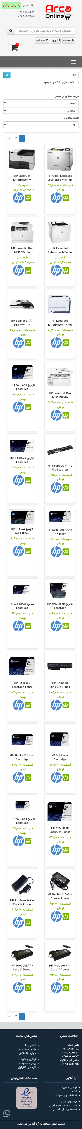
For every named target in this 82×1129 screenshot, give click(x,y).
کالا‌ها (74, 1091)
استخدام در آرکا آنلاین (65, 1109)
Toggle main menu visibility (73, 62)
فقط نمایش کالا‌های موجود (58, 83)
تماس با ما (30, 1045)
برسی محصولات (27, 1063)
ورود (54, 40)
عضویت (67, 40)
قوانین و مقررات (27, 1059)
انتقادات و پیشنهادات (65, 1095)
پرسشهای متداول (68, 1102)
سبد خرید (41, 40)
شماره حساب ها (27, 1049)
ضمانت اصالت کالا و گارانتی (62, 1106)
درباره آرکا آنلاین (27, 1053)
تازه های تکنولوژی (26, 1067)
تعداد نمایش (71, 118)
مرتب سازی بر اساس (66, 96)
